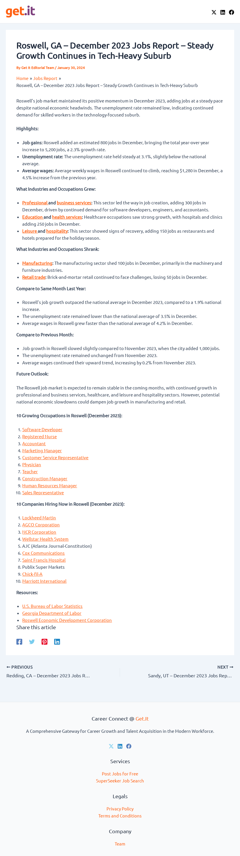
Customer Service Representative (55, 457)
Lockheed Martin (39, 517)
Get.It (142, 718)
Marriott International (44, 581)
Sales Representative (43, 492)
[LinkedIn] (222, 12)
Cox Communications (43, 553)
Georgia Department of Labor (51, 613)
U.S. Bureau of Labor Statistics (52, 606)
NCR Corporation (39, 532)
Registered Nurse (39, 436)
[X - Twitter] (214, 12)
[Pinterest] (44, 641)
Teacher (30, 471)
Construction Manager (44, 478)
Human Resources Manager (49, 485)
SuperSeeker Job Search (120, 780)
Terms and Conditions (120, 815)
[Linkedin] (57, 641)
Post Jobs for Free (120, 773)
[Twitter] (32, 641)
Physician (31, 464)
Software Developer (42, 429)
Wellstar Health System (45, 539)
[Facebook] (231, 12)
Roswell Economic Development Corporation (67, 620)
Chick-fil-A (32, 574)
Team (120, 843)
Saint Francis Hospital (44, 560)
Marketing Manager (42, 450)
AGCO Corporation (41, 524)
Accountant (34, 443)
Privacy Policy (120, 808)
